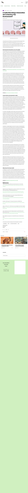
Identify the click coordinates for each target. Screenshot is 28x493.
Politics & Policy (4, 226)
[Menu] (26, 2)
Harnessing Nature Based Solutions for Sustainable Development (19, 246)
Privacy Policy (6, 264)
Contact (6, 266)
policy (8, 223)
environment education (13, 223)
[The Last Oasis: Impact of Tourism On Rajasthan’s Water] (7, 240)
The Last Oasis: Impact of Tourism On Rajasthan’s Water (7, 246)
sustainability (5, 223)
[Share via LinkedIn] (6, 229)
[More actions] (24, 10)
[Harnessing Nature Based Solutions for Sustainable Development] (21, 240)
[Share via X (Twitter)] (4, 229)
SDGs (18, 223)
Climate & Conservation (5, 225)
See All (26, 235)
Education (4, 227)
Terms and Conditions (6, 262)
